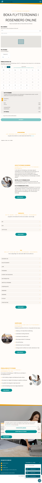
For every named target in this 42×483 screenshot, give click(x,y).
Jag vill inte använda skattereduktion (9, 115)
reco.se (32, 135)
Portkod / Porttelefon (4, 33)
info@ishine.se (5, 467)
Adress (2, 30)
